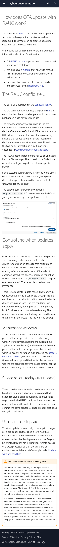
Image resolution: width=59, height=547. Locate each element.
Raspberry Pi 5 (35, 85)
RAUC (21, 33)
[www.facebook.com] (43, 542)
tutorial (27, 69)
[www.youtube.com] (39, 542)
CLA (30, 541)
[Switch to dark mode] (48, 3)
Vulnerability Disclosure (14, 541)
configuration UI (43, 104)
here (49, 110)
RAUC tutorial (18, 61)
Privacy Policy (28, 537)
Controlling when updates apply (31, 149)
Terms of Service (10, 537)
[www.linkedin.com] (34, 542)
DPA (39, 537)
